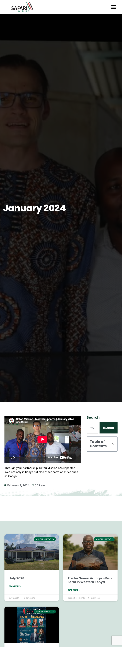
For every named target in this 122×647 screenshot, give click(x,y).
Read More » (15, 586)
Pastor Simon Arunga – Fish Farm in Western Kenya (90, 580)
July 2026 (16, 578)
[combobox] (92, 427)
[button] (114, 7)
